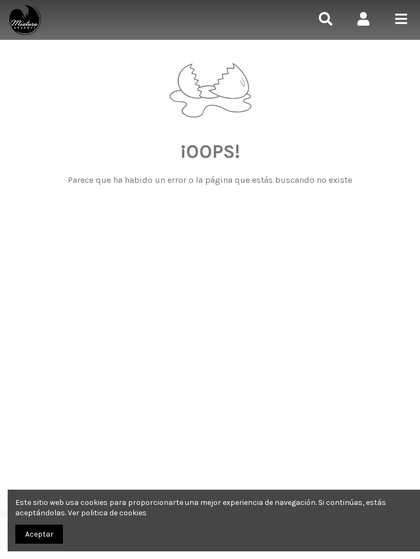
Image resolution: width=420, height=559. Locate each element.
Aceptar (39, 534)
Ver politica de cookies (107, 513)
